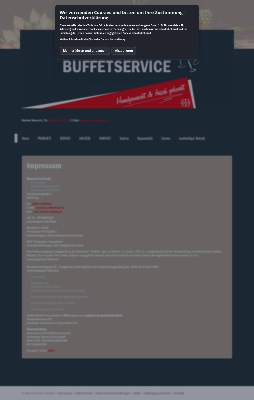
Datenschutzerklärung (113, 39)
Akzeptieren (124, 50)
